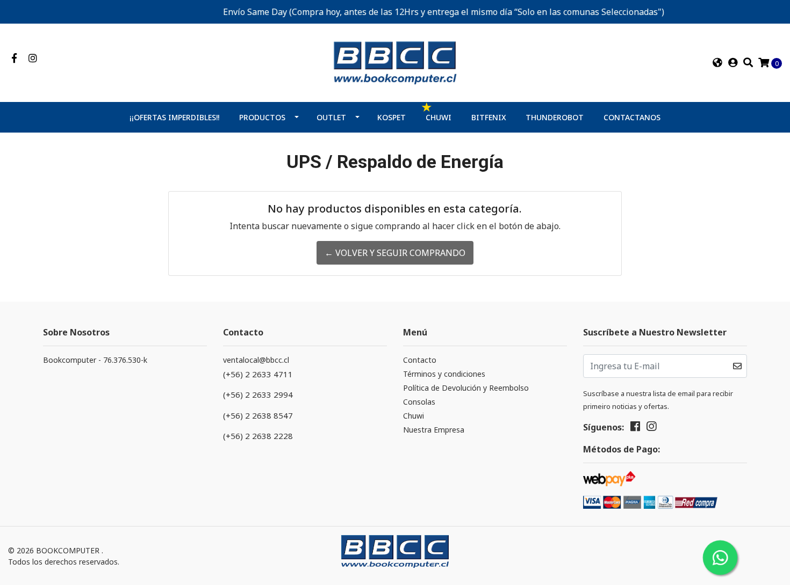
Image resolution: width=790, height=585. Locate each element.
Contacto (419, 360)
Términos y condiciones (444, 374)
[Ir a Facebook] (14, 58)
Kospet (391, 117)
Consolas (419, 402)
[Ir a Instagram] (33, 58)
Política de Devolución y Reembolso (466, 388)
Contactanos (632, 117)
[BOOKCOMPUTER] (395, 62)
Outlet (331, 117)
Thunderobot (555, 117)
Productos (262, 117)
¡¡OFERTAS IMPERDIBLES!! (174, 117)
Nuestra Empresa (433, 430)
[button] (717, 62)
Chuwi (438, 117)
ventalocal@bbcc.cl (256, 360)
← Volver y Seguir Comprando (395, 253)
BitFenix (488, 117)
